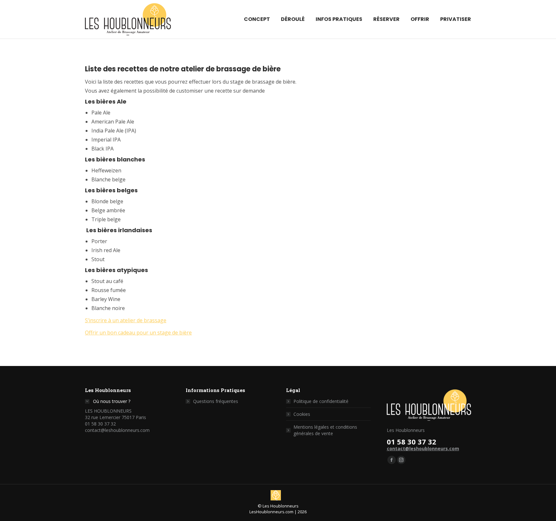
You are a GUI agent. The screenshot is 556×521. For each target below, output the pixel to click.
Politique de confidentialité (320, 401)
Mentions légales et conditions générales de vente (325, 430)
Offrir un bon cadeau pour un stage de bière (138, 332)
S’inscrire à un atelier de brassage (125, 320)
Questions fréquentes (215, 401)
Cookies (301, 414)
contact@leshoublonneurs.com (423, 448)
